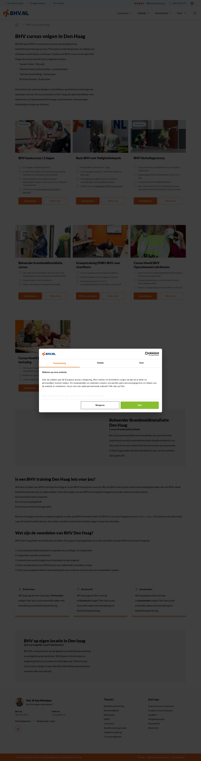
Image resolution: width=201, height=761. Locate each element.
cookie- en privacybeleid (90, 396)
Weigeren (100, 405)
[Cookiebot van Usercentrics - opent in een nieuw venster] (147, 354)
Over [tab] (141, 363)
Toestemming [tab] (59, 363)
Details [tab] (100, 363)
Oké (140, 405)
